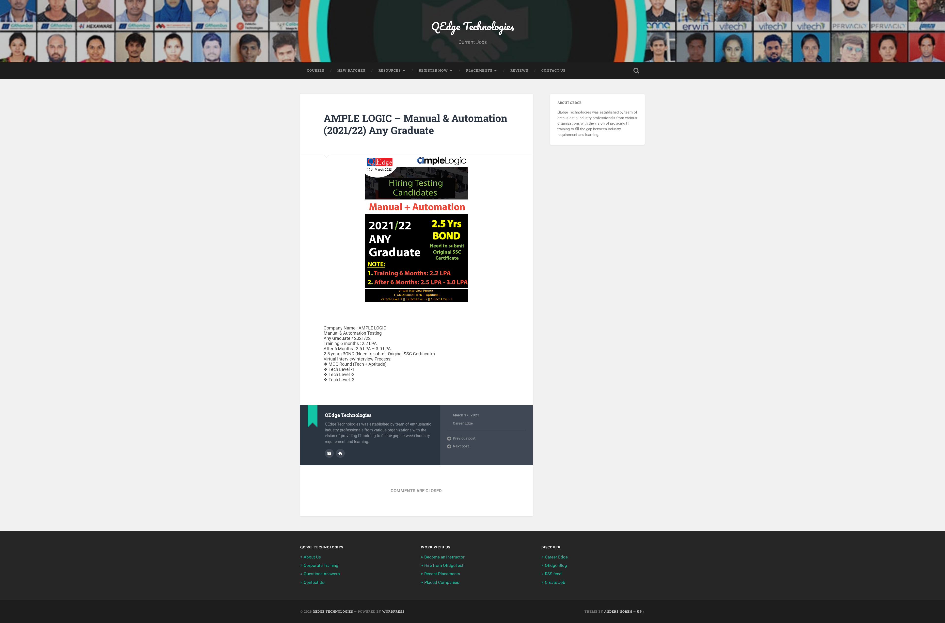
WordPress (393, 611)
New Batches (351, 70)
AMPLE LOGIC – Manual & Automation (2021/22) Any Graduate (415, 124)
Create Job (555, 582)
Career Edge (463, 423)
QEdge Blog (556, 565)
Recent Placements (442, 573)
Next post (461, 446)
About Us (312, 557)
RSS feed (553, 573)
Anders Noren (618, 611)
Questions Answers (322, 573)
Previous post (464, 438)
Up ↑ (641, 611)
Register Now (433, 70)
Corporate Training (321, 565)
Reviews (519, 70)
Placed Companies (441, 582)
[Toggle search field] (636, 70)
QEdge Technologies (472, 26)
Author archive (329, 453)
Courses (315, 70)
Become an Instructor (444, 557)
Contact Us (553, 70)
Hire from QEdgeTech (444, 565)
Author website (340, 453)
